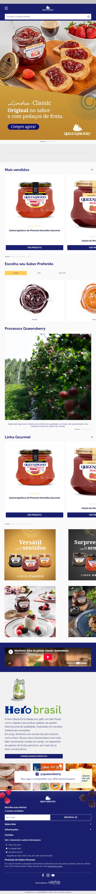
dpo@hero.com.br (55, 866)
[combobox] (48, 17)
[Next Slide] (91, 169)
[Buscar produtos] (88, 16)
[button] (42, 141)
